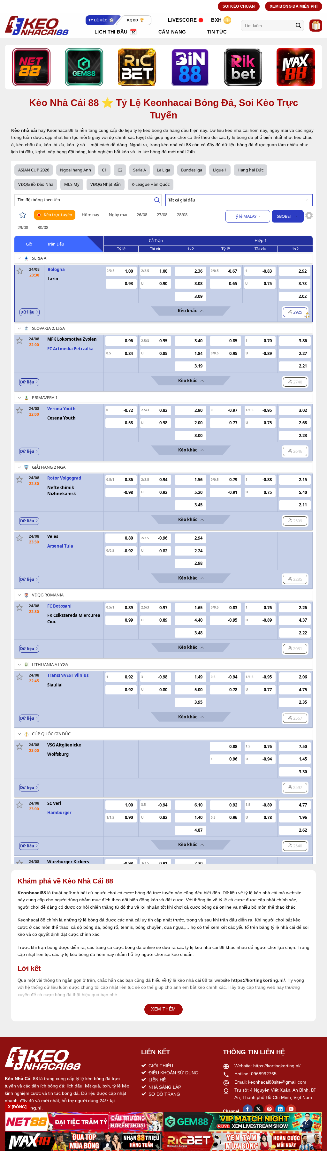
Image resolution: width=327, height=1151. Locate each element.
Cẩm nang (172, 31)
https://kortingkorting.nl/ (276, 1065)
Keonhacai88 (32, 892)
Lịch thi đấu (111, 31)
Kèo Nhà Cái (18, 1078)
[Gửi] (298, 25)
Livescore (182, 20)
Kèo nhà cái (24, 130)
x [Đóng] (17, 1107)
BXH (216, 20)
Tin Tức (217, 31)
